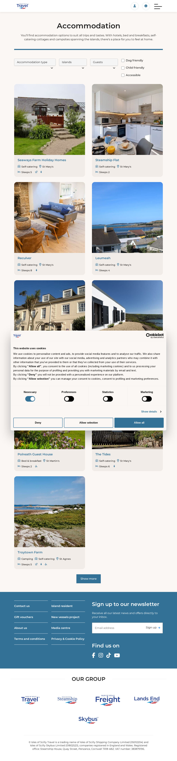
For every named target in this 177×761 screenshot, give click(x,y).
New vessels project (65, 617)
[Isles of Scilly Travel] (36, 6)
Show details (149, 411)
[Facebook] (94, 655)
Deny (38, 422)
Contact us (22, 606)
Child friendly (135, 67)
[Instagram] (102, 655)
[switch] (69, 399)
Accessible (133, 75)
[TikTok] (109, 655)
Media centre (60, 628)
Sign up (151, 627)
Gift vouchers (23, 617)
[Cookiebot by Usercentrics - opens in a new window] (148, 335)
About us (20, 628)
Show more (89, 578)
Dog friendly (134, 60)
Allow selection (88, 422)
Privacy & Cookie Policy (67, 639)
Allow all (139, 422)
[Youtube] (118, 655)
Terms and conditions (29, 639)
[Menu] (158, 6)
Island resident (62, 606)
